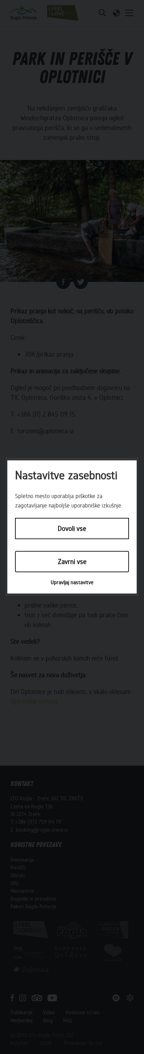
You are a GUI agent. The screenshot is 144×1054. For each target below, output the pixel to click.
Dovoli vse (72, 529)
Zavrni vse (72, 561)
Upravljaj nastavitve (72, 582)
